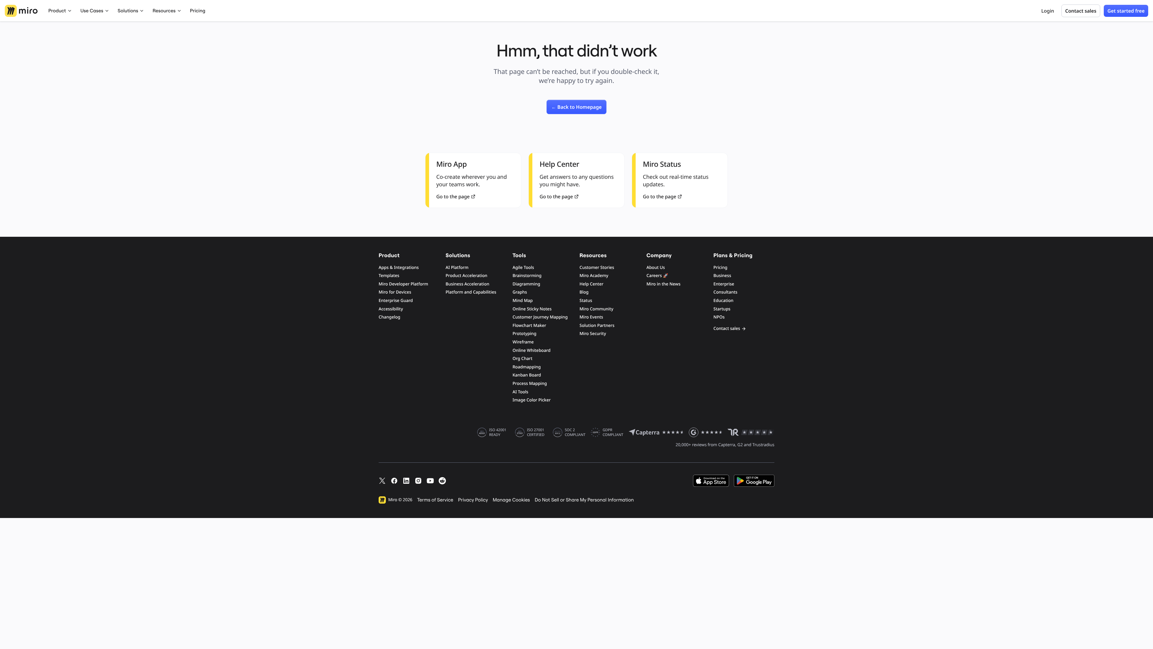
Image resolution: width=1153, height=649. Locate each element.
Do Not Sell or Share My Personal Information (584, 500)
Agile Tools (523, 267)
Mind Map (523, 300)
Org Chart (522, 358)
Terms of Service (435, 500)
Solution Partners (597, 325)
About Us (655, 267)
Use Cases (91, 11)
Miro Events (591, 317)
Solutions (128, 11)
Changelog (389, 317)
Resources (164, 11)
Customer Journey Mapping (540, 317)
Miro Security (593, 334)
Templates (389, 276)
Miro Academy (594, 276)
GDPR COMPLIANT (613, 432)
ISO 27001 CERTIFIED (535, 432)
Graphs (520, 292)
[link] (576, 107)
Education (723, 300)
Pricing (197, 11)
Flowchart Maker (529, 325)
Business (722, 276)
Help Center (592, 284)
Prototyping (524, 334)
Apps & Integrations (399, 267)
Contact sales (1081, 11)
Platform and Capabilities (471, 292)
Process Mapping (530, 383)
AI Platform (457, 267)
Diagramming (526, 284)
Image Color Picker (532, 400)
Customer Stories (597, 267)
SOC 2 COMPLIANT (575, 432)
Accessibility (391, 309)
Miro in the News (663, 284)
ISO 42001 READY (497, 432)
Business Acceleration (467, 284)
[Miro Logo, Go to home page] (21, 11)
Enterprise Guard (396, 300)
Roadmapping (527, 367)
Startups (722, 309)
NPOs (719, 317)
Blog (584, 292)
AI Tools (520, 392)
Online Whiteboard (531, 350)
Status (586, 300)
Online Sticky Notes (532, 309)
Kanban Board (527, 375)
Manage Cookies (511, 500)
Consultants (725, 292)
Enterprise (723, 284)
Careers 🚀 (657, 276)
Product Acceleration (466, 276)
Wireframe (523, 342)
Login (1047, 11)
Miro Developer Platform (403, 284)
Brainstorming (527, 276)
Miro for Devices (395, 292)
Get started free (1126, 11)
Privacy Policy (473, 500)
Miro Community (596, 309)
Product (57, 11)
